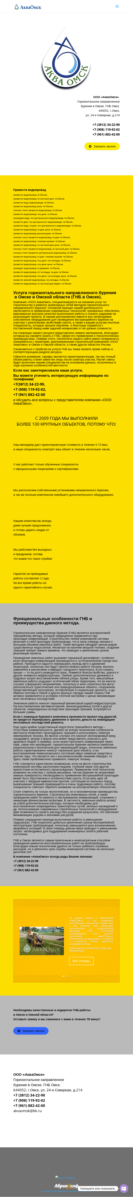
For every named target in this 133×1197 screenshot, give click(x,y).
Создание (46, 1191)
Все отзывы (81, 965)
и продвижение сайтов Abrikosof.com (72, 1191)
